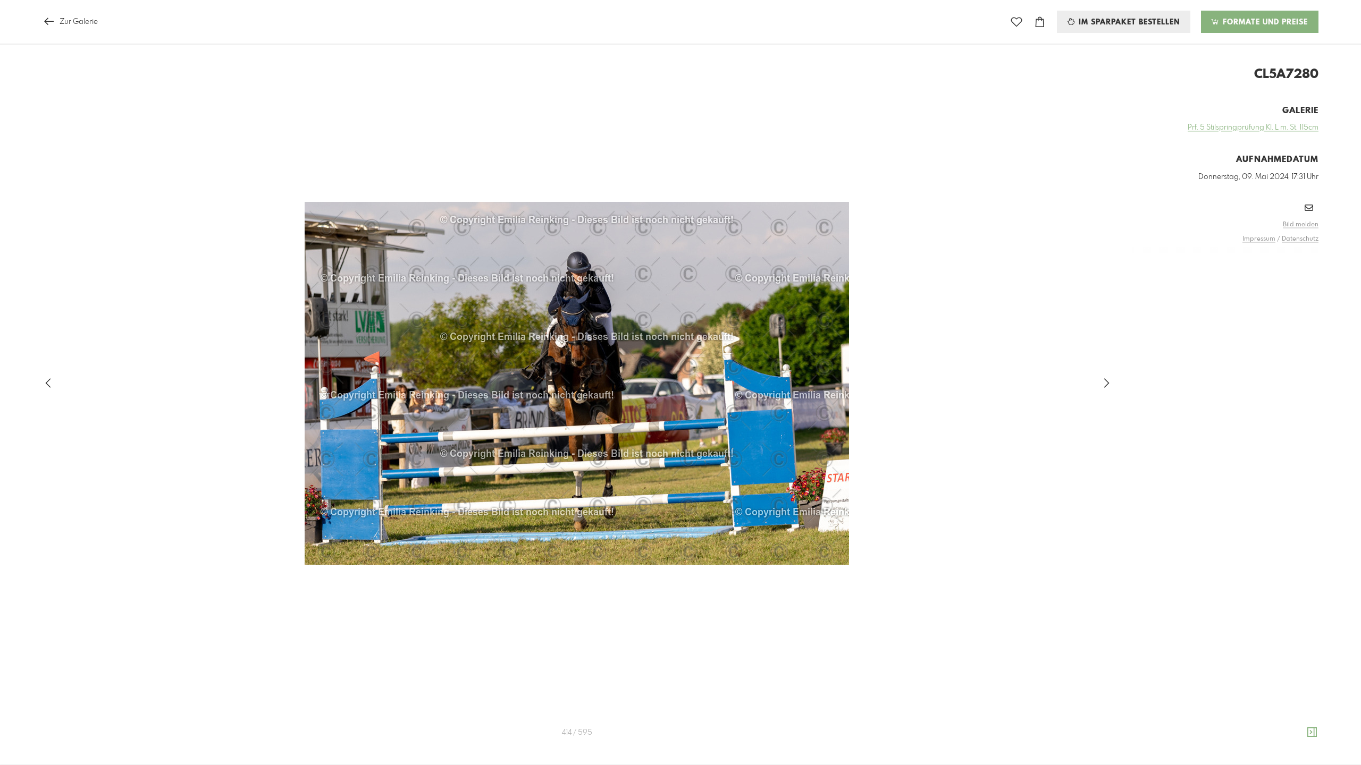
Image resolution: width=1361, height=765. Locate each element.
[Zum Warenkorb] (1040, 22)
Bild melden (1300, 225)
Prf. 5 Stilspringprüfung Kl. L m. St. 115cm (1253, 127)
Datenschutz (1300, 239)
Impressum (1258, 239)
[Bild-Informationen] (1312, 732)
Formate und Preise (1264, 22)
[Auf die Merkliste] (1016, 22)
